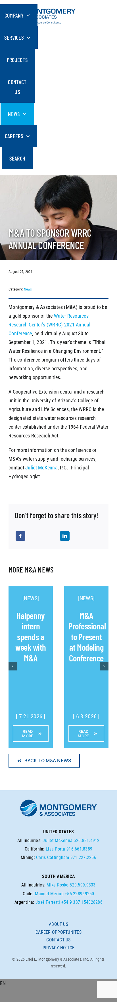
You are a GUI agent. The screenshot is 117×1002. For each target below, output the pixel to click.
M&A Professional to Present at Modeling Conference (87, 636)
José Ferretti (47, 902)
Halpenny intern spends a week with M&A (30, 636)
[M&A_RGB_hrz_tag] (42, 7)
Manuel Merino (49, 893)
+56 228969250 (79, 893)
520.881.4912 (86, 840)
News (28, 289)
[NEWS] (30, 598)
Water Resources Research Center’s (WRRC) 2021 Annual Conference (50, 324)
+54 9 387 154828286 (82, 902)
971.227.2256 (83, 857)
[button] (58, 983)
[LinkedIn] (64, 536)
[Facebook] (20, 536)
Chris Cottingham (52, 857)
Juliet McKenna (41, 468)
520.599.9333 (82, 885)
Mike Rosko (57, 885)
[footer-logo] (58, 801)
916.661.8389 (79, 849)
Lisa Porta (55, 849)
